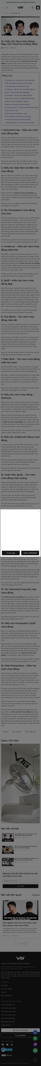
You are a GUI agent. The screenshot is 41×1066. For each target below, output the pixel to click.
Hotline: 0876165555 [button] (30, 553)
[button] (38, 511)
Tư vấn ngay (11, 553)
